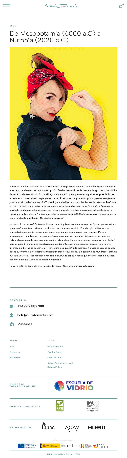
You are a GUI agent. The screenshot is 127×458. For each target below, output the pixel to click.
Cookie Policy (55, 352)
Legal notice (54, 357)
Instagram (15, 357)
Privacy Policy (55, 346)
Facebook (15, 352)
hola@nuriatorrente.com (35, 315)
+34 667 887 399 (30, 306)
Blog (12, 346)
